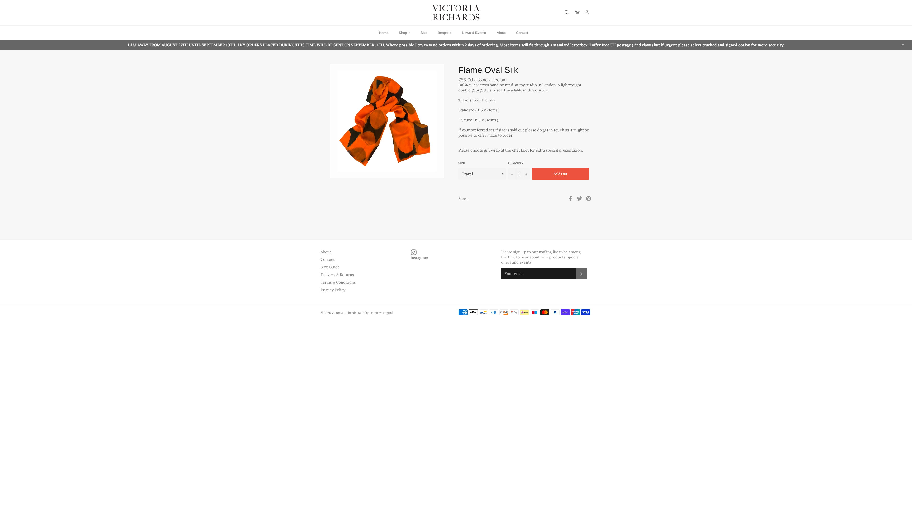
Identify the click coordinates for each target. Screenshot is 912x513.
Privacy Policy (333, 289)
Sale (423, 33)
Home (383, 33)
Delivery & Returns (337, 274)
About (501, 33)
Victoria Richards (344, 313)
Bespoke (444, 33)
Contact (522, 33)
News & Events (474, 33)
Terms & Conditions (338, 282)
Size (461, 163)
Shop (403, 33)
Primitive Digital (381, 313)
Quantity (515, 163)
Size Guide (330, 267)
